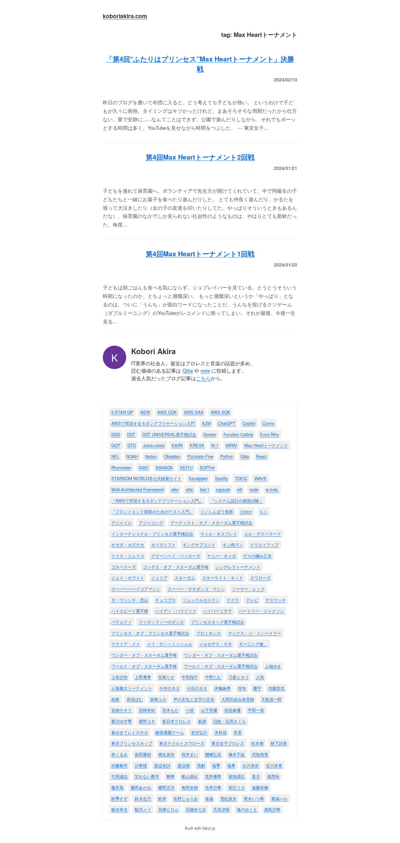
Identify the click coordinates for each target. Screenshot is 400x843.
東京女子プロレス (227, 743)
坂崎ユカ (158, 699)
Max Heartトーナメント (266, 445)
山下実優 (209, 710)
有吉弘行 (199, 732)
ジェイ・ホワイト (127, 577)
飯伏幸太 (119, 809)
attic (189, 489)
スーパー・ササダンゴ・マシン (196, 589)
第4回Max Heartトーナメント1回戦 (200, 253)
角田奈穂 (190, 787)
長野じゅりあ (185, 798)
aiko (175, 489)
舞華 (170, 776)
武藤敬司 (119, 765)
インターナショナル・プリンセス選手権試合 (152, 533)
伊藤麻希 (222, 688)
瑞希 (231, 765)
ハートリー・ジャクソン (261, 610)
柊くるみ (119, 754)
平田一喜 (256, 710)
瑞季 (216, 765)
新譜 (202, 721)
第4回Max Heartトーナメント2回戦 (200, 157)
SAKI (143, 467)
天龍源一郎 (271, 699)
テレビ (252, 600)
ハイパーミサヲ (217, 610)
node (254, 489)
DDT (131, 434)
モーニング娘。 (253, 644)
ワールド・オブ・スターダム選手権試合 (221, 666)
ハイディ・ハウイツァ (175, 610)
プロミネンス (208, 633)
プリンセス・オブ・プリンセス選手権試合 (150, 633)
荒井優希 (213, 776)
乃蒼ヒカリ (238, 677)
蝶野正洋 (166, 787)
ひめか (246, 511)
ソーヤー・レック (248, 589)
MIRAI (231, 445)
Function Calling (238, 434)
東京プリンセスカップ (131, 743)
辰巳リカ (236, 787)
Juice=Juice (154, 445)
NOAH (132, 456)
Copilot (248, 423)
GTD (131, 445)
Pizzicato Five (200, 456)
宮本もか (170, 710)
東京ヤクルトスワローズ (181, 743)
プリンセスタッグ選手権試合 (217, 622)
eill (239, 489)
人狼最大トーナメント (131, 688)
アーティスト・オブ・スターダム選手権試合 (211, 522)
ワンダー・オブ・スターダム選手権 (144, 655)
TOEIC (241, 478)
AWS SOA (220, 412)
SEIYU (186, 467)
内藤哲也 (276, 688)
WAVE (260, 478)
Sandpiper (198, 478)
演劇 (201, 765)
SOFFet (207, 467)
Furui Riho (269, 434)
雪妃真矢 (228, 798)
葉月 (256, 776)
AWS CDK (167, 412)
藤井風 (117, 787)
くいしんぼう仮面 (216, 511)
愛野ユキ (147, 721)
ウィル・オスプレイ (218, 533)
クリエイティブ (264, 544)
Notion (151, 456)
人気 (260, 677)
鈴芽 (162, 798)
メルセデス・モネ (215, 644)
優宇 (257, 688)
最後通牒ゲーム (169, 732)
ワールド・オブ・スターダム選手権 (144, 666)
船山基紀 (190, 776)
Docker (209, 434)
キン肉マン (233, 544)
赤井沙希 (213, 787)
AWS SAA (194, 412)
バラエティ (121, 622)
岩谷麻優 (232, 710)
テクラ (233, 600)
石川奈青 (274, 765)
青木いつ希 (254, 798)
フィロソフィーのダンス (161, 622)
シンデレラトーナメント (238, 567)
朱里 (238, 732)
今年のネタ (169, 688)
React (261, 456)
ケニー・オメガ (221, 555)
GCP (115, 445)
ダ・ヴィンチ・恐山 (129, 600)
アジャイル (121, 522)
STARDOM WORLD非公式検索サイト (146, 478)
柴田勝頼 (143, 754)
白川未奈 (250, 765)
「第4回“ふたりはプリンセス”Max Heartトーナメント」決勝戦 (200, 64)
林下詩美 (279, 743)
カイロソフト (163, 544)
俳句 (242, 688)
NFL (115, 456)
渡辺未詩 (162, 765)
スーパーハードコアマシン (135, 589)
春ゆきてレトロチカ (129, 732)
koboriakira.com (125, 16)
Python (226, 456)
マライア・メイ (125, 644)
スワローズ (260, 577)
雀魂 (209, 798)
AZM (206, 423)
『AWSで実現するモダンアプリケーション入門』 (157, 500)
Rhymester (121, 467)
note (205, 370)
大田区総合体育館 (237, 699)
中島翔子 (190, 677)
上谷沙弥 (119, 677)
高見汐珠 (221, 809)
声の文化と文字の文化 (193, 699)
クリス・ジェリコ (127, 555)
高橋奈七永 (196, 809)
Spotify (221, 478)
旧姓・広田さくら (229, 721)
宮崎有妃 (147, 710)
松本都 (257, 743)
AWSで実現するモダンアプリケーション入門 (153, 423)
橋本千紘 (236, 754)
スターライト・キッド (222, 577)
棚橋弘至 (213, 754)
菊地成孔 (236, 776)
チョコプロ (165, 600)
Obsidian (172, 456)
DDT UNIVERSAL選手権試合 (169, 434)
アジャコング (151, 522)
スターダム (185, 577)
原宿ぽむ (135, 699)
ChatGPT (226, 423)
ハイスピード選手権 (129, 610)
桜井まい (190, 754)
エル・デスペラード (262, 533)
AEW (145, 412)
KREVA (197, 445)
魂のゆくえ (247, 809)
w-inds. (272, 489)
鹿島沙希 (272, 809)
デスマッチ (275, 600)
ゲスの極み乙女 (257, 555)
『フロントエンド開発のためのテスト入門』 (152, 511)
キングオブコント (199, 544)
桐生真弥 (166, 754)
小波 (190, 710)
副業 (115, 699)
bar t (204, 489)
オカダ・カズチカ (127, 544)
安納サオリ (121, 710)
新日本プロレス (176, 721)
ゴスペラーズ (123, 567)
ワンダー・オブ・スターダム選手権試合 (221, 655)
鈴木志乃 (143, 798)
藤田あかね (141, 787)
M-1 (214, 445)
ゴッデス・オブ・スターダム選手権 (175, 567)
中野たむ (213, 677)
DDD (115, 434)
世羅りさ (166, 677)
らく (263, 511)
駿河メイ (143, 809)
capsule (223, 489)
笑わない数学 (147, 776)
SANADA (164, 467)
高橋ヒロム (168, 809)
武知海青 (260, 754)
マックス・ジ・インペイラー (254, 633)
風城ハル (279, 798)
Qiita (187, 370)
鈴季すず (119, 798)
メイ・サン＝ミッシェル (169, 644)
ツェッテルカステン (201, 600)
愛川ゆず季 (121, 721)
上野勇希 (143, 677)
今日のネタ (197, 688)
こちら (203, 378)
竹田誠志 (119, 776)
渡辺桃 (183, 765)
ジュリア (159, 577)
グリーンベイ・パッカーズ (175, 555)
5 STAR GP (122, 412)
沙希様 (141, 765)
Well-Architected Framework (137, 489)
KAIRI (177, 445)
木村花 (220, 732)
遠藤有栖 (260, 787)
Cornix (268, 423)
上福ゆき (273, 666)
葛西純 (273, 776)
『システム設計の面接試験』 (236, 500)
